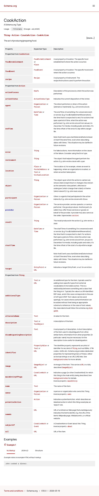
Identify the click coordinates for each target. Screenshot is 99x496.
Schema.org (10, 5)
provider (9, 210)
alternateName (12, 316)
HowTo (36, 91)
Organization (40, 104)
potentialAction (13, 402)
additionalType (12, 295)
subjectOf (10, 425)
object (8, 185)
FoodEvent (38, 70)
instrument (10, 160)
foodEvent (10, 71)
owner (8, 393)
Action (15, 35)
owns (69, 394)
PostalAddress (40, 169)
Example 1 (11, 445)
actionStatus (11, 99)
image (8, 366)
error (8, 152)
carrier (75, 215)
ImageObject (39, 364)
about (69, 426)
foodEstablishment (14, 62)
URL (35, 270)
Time (36, 115)
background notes (61, 359)
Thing (7, 35)
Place (36, 64)
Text (36, 172)
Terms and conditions (13, 490)
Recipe (37, 78)
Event (36, 426)
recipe (8, 79)
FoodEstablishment (42, 59)
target (8, 268)
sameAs (8, 414)
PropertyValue (40, 345)
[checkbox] (49, 38)
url (7, 431)
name (7, 386)
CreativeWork (40, 372)
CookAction (43, 35)
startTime (10, 245)
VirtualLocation (41, 175)
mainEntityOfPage (13, 377)
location (9, 171)
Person (37, 107)
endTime (9, 129)
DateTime (38, 112)
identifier (10, 352)
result (8, 222)
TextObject (39, 324)
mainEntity (72, 381)
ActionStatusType (41, 99)
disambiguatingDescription (18, 335)
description (11, 322)
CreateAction (28, 35)
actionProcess (12, 92)
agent (8, 105)
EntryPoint (39, 267)
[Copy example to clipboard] (5, 444)
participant (11, 198)
